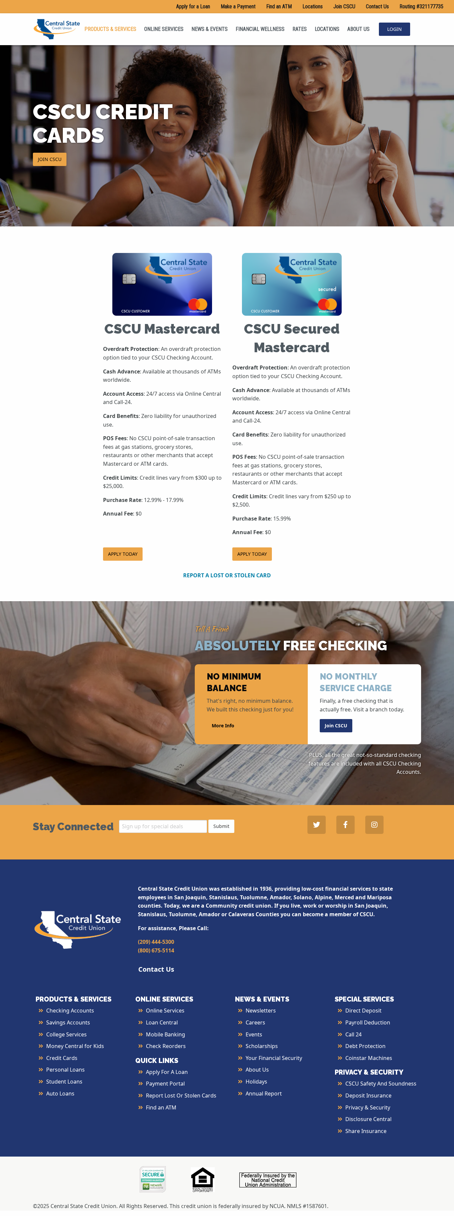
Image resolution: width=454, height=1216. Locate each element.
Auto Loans (60, 1093)
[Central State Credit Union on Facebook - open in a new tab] (345, 825)
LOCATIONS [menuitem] (327, 29)
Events (254, 1034)
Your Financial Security (274, 1058)
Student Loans (64, 1081)
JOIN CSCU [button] (49, 159)
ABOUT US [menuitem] (358, 29)
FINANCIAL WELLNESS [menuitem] (260, 29)
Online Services (165, 1010)
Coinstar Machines (368, 1058)
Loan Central (162, 1022)
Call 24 (353, 1034)
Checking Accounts (70, 1010)
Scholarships (262, 1046)
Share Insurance (366, 1131)
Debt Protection (365, 1046)
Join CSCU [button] (336, 725)
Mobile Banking (165, 1034)
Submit (221, 826)
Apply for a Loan (193, 6)
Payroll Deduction (367, 1022)
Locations (312, 6)
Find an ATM (279, 6)
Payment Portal (165, 1083)
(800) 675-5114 (156, 950)
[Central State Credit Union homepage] (56, 28)
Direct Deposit (363, 1010)
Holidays (256, 1081)
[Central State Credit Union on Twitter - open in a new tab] (316, 825)
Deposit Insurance (368, 1095)
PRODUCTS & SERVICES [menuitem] (110, 29)
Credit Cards (61, 1058)
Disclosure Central (368, 1119)
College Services (66, 1034)
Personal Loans (65, 1069)
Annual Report (264, 1093)
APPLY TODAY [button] (123, 554)
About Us (257, 1069)
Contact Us (377, 6)
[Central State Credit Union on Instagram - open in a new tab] (374, 825)
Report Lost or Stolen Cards (181, 1095)
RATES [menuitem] (299, 29)
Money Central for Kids (75, 1046)
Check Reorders (166, 1046)
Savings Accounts (68, 1022)
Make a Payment (238, 6)
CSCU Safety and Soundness (380, 1083)
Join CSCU (344, 6)
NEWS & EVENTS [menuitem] (209, 29)
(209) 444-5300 (156, 941)
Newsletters (261, 1010)
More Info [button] (223, 725)
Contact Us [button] (156, 969)
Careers (255, 1022)
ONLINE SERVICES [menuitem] (163, 29)
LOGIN (394, 29)
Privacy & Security (367, 1107)
